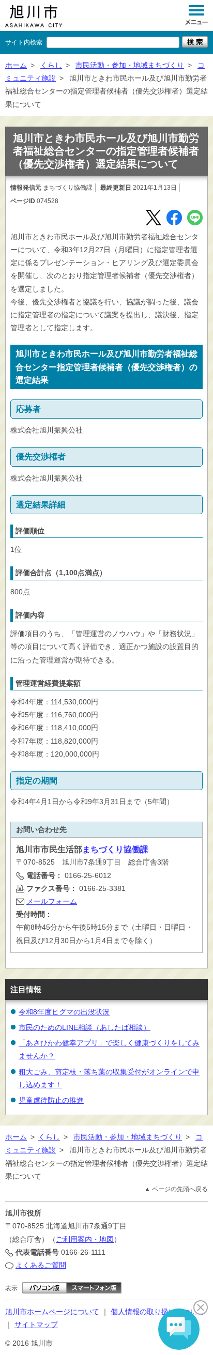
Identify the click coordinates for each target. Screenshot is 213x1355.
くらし (51, 65)
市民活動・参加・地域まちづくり (129, 65)
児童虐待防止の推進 (51, 1100)
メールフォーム (51, 901)
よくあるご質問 (41, 1265)
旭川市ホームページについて (52, 1311)
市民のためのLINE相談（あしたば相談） (84, 1027)
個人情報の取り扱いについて (158, 1311)
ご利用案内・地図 (85, 1239)
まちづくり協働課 (115, 849)
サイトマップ (36, 1324)
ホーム (16, 65)
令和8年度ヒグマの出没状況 (64, 1012)
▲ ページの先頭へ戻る (176, 1189)
